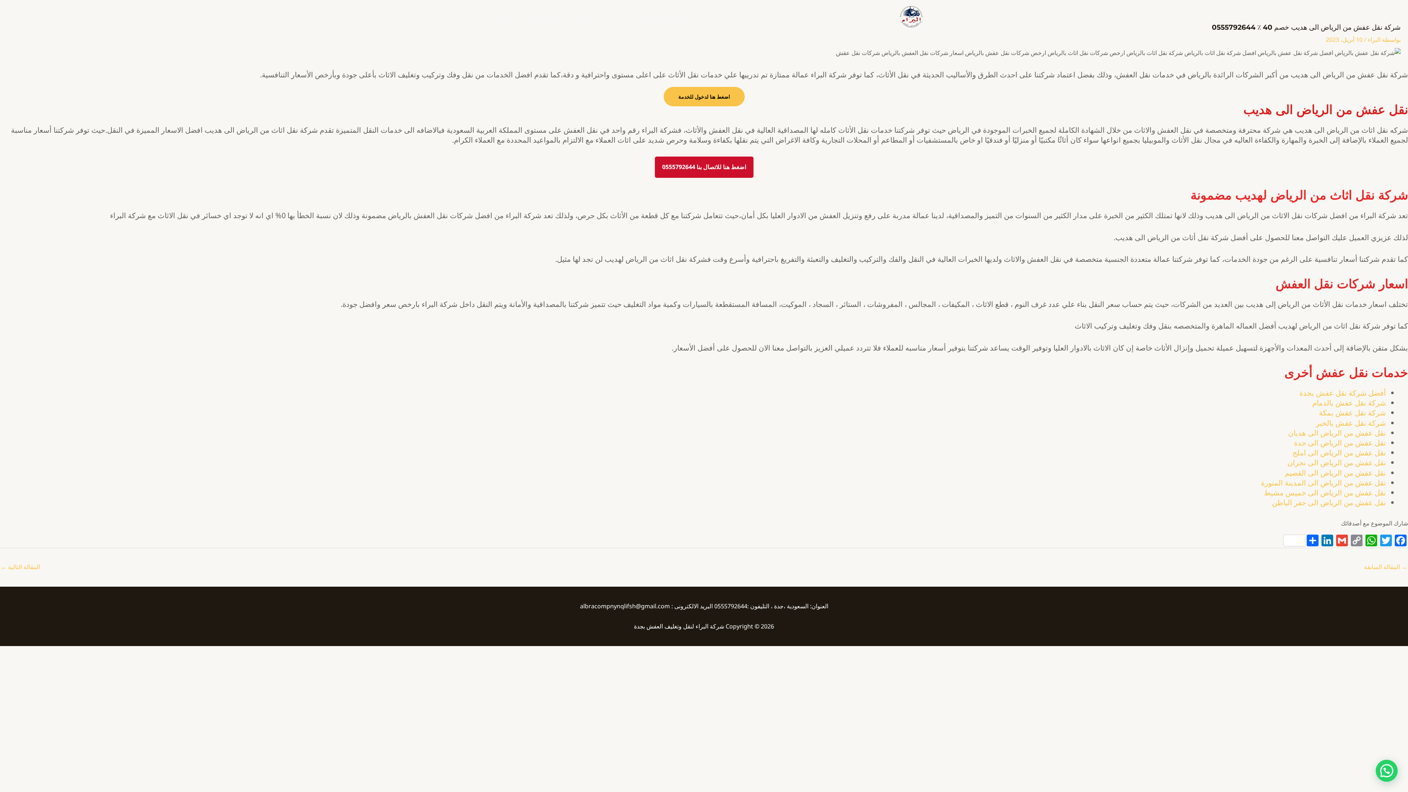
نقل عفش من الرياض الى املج (1339, 453)
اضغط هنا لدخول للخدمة (704, 96)
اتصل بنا (500, 20)
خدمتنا (623, 20)
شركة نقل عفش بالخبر (1351, 423)
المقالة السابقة (1385, 567)
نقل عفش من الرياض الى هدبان (1337, 433)
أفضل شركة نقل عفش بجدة (1342, 393)
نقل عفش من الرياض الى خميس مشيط (1325, 493)
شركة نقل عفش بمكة (1352, 413)
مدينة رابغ (590, 20)
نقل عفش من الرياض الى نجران (1336, 462)
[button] (1387, 771)
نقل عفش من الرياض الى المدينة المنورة (1323, 483)
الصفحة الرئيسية (664, 20)
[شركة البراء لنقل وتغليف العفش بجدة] (911, 16)
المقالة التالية (20, 567)
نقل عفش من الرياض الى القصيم (1335, 473)
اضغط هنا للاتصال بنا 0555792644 (704, 167)
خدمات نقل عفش (544, 20)
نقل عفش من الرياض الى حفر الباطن (1329, 502)
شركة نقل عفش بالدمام (1349, 403)
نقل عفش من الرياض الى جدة (1340, 443)
